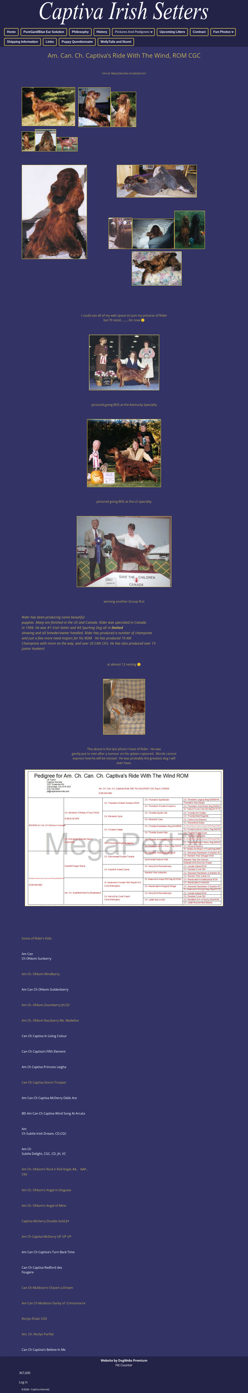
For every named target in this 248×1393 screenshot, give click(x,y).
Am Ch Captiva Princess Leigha (44, 1067)
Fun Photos (222, 31)
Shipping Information (22, 41)
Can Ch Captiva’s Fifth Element (44, 1051)
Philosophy (80, 31)
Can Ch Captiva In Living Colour (44, 1036)
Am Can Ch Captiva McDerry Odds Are (49, 1098)
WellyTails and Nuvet (116, 41)
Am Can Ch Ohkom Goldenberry (45, 989)
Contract (199, 31)
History (101, 31)
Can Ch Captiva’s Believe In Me (43, 1349)
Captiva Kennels (40, 1389)
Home (11, 31)
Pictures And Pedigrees (132, 31)
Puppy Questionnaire (77, 41)
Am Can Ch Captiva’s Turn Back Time (48, 1252)
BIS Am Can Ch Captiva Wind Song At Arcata (53, 1113)
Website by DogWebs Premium (124, 1360)
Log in (23, 1382)
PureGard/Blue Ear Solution (43, 31)
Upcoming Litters (172, 31)
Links (50, 41)
